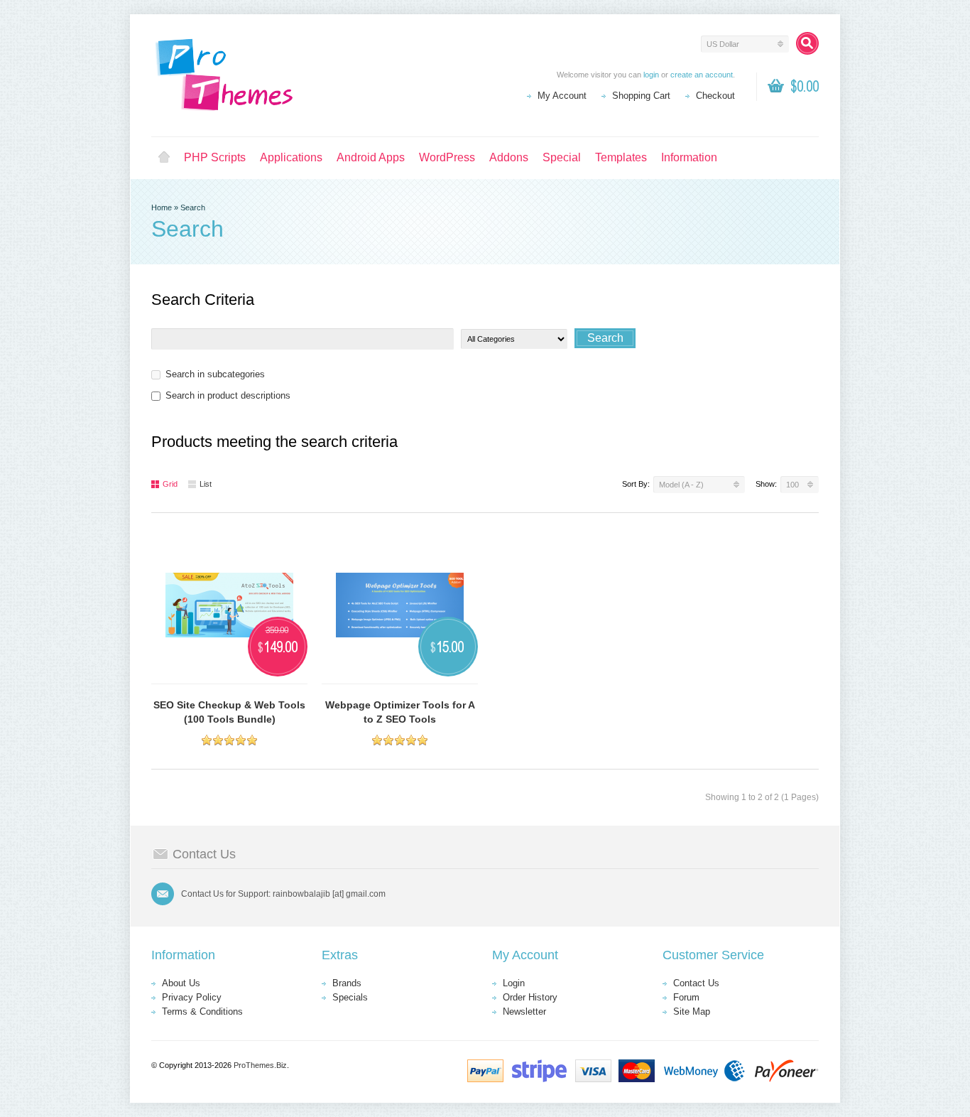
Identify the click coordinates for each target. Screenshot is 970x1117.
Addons (508, 157)
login (651, 74)
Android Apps (371, 157)
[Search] (807, 43)
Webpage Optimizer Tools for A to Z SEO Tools (400, 712)
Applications (291, 157)
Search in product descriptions (227, 395)
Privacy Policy (192, 997)
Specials (350, 997)
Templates (621, 157)
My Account (562, 95)
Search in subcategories (215, 374)
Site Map (691, 1011)
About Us (181, 983)
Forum (686, 997)
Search (192, 207)
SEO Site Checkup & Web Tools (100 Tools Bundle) (229, 712)
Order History (530, 997)
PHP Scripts (215, 157)
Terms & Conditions (202, 1011)
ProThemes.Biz (260, 1065)
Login (514, 983)
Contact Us (696, 983)
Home (164, 157)
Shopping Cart (641, 95)
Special (562, 157)
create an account (701, 74)
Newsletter (524, 1011)
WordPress (447, 157)
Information (689, 157)
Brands (346, 983)
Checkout (715, 95)
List (206, 484)
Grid (170, 484)
